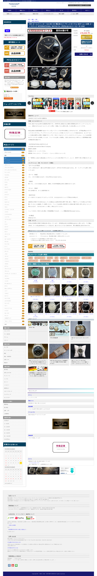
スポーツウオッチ (8, 391)
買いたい (35, 10)
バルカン (14, 263)
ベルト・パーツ (14, 321)
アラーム (6, 337)
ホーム (30, 395)
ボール (14, 286)
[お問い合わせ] (84, 54)
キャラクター (7, 397)
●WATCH (55, 260)
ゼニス (14, 231)
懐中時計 (6, 369)
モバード (14, 296)
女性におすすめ (7, 372)
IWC (14, 158)
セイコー (14, 226)
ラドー (14, 305)
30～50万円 (7, 433)
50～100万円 (7, 436)
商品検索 (30, 406)
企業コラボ (6, 359)
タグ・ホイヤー (14, 239)
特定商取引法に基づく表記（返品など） (18, 529)
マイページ (71, 5)
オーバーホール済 (8, 350)
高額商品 (6, 404)
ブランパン (14, 271)
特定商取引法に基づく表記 (74, 2)
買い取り (74, 10)
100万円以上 (7, 439)
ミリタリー (6, 385)
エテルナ (14, 177)
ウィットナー (14, 172)
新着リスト (9, 13)
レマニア (14, 310)
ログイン (87, 5)
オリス (14, 197)
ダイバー (6, 381)
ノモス (14, 254)
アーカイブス (31, 412)
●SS (56, 257)
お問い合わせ (85, 2)
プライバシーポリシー (61, 2)
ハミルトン (14, 261)
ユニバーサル (14, 298)
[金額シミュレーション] (14, 87)
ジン (14, 221)
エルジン (14, 187)
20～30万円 (7, 429)
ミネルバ (14, 293)
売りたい (48, 10)
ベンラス (14, 281)
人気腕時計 (6, 413)
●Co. (62, 260)
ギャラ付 (6, 347)
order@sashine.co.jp (13, 547)
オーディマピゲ (14, 189)
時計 (14, 155)
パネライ (14, 259)
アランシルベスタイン (14, 167)
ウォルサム (14, 175)
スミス (14, 224)
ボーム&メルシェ (14, 283)
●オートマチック (33, 260)
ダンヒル (14, 241)
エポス (14, 184)
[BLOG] (60, 452)
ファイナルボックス (48, 13)
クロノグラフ (7, 330)
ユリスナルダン (14, 300)
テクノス (14, 251)
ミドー (14, 291)
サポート (87, 10)
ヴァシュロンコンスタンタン (14, 170)
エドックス (14, 179)
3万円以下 (6, 420)
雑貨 (14, 324)
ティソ (14, 246)
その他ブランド (14, 318)
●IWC (30, 257)
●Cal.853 (49, 257)
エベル (14, 182)
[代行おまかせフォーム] (14, 73)
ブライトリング (14, 268)
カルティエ (14, 202)
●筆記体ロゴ (63, 257)
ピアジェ (14, 266)
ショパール (14, 217)
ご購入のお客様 (12, 525)
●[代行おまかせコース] (72, 260)
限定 (5, 353)
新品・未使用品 (7, 356)
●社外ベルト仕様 (86, 257)
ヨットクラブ (14, 162)
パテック (14, 256)
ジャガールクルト (14, 214)
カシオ (14, 199)
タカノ (14, 236)
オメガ (14, 192)
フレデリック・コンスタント (14, 273)
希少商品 (6, 407)
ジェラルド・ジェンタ (14, 209)
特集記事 (30, 435)
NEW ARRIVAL (14, 149)
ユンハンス (14, 303)
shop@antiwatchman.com (14, 542)
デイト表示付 (7, 334)
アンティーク (7, 375)
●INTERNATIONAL (45, 260)
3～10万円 (6, 423)
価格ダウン (22, 13)
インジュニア (14, 160)
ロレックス (14, 313)
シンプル (6, 378)
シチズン (14, 212)
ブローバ (14, 276)
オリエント (14, 194)
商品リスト (22, 10)
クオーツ (6, 340)
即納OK (6, 362)
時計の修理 (61, 13)
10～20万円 (7, 426)
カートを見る (79, 5)
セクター (14, 229)
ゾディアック (14, 234)
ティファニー (14, 249)
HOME (9, 10)
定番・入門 (6, 410)
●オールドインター (39, 257)
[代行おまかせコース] (56, 248)
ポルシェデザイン (14, 288)
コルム (14, 207)
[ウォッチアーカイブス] (60, 428)
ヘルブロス (14, 278)
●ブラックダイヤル (74, 257)
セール (61, 10)
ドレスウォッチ (7, 394)
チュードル (14, 244)
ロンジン (14, 315)
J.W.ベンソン (14, 165)
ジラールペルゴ (14, 219)
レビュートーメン (14, 308)
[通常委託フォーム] (14, 56)
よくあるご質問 (74, 13)
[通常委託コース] (37, 248)
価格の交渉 (35, 13)
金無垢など (6, 388)
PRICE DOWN (14, 152)
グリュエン (14, 204)
